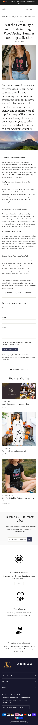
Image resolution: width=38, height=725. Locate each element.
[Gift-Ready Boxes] (19, 597)
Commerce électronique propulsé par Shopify (19, 722)
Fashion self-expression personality (14, 451)
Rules (5, 681)
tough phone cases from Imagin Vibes (15, 404)
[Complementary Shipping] (19, 630)
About (5, 687)
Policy (19, 583)
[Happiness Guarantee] (19, 560)
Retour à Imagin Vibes (20, 369)
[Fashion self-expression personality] (19, 429)
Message (4, 327)
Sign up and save (11, 694)
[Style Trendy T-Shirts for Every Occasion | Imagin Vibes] (19, 476)
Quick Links (8, 675)
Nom (3, 307)
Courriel (4, 317)
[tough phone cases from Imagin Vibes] (19, 391)
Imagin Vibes (8, 16)
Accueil (3, 16)
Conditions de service (20, 357)
